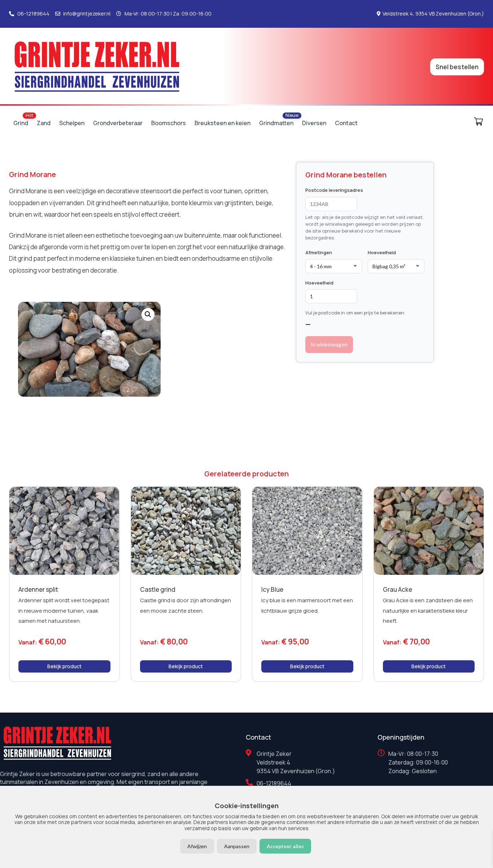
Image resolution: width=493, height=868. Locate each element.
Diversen (314, 123)
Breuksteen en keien (222, 123)
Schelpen (71, 123)
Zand (44, 123)
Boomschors (168, 123)
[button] (147, 314)
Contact (346, 123)
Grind (20, 123)
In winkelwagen (329, 344)
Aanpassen (236, 846)
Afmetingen (318, 252)
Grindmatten (276, 123)
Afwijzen (197, 846)
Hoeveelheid (382, 252)
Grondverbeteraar (118, 123)
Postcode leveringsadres (334, 190)
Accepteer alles (285, 846)
